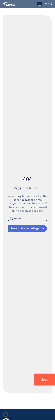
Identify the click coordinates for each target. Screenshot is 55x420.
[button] (39, 4)
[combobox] (27, 218)
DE (46, 4)
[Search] (12, 219)
